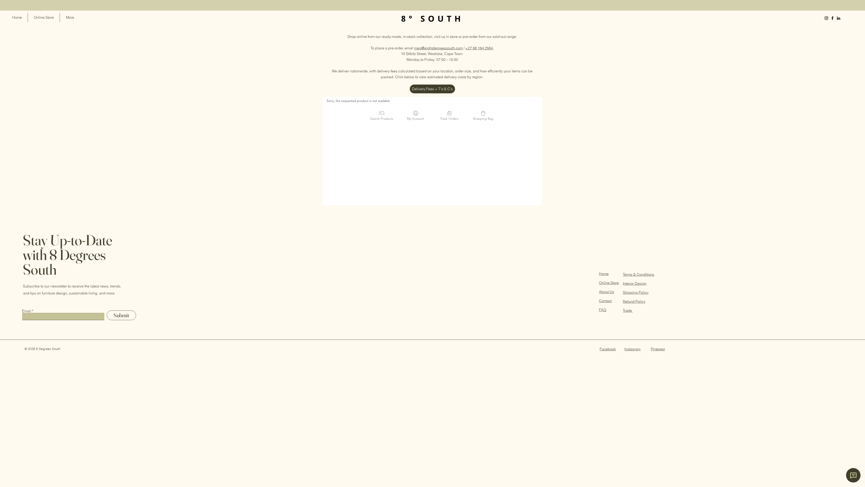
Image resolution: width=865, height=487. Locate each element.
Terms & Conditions (638, 274)
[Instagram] (826, 18)
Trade (628, 310)
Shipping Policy (636, 292)
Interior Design (634, 283)
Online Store (609, 282)
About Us (606, 291)
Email (26, 311)
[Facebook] (832, 18)
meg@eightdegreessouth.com (438, 48)
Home (604, 273)
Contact (605, 301)
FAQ (602, 310)
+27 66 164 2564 (479, 48)
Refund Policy (634, 301)
